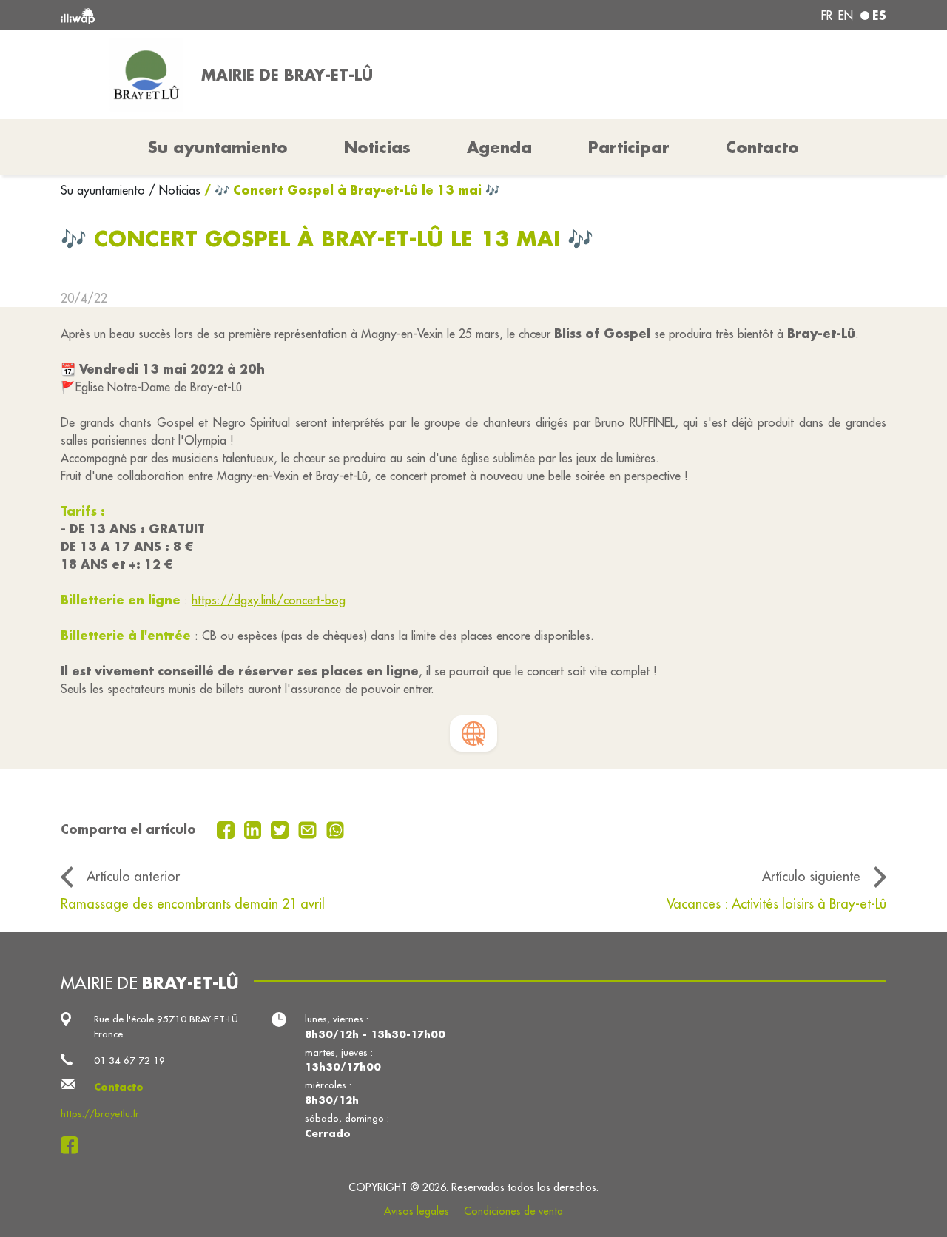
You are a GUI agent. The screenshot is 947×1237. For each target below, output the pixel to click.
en (845, 15)
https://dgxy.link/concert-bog (269, 600)
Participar (629, 147)
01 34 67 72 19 (129, 1060)
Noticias (377, 147)
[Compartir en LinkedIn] (255, 828)
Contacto (762, 147)
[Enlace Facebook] (74, 1145)
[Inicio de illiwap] (227, 15)
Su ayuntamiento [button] (218, 147)
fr (826, 15)
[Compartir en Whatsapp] (335, 828)
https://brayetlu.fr (100, 1114)
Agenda (499, 147)
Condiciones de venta (513, 1211)
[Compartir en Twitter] (281, 828)
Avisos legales (416, 1211)
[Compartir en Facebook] (227, 828)
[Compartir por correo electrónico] (309, 828)
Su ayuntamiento (105, 190)
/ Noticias (174, 190)
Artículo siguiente (811, 876)
